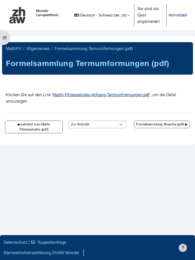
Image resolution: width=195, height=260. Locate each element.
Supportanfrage (52, 242)
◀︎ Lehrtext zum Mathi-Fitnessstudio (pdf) (34, 126)
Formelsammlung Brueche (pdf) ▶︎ (162, 124)
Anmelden (178, 14)
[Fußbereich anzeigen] (183, 248)
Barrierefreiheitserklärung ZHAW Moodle (41, 252)
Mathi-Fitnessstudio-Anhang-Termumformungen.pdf (101, 94)
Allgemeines (38, 48)
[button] (102, 15)
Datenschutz (15, 242)
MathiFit (13, 48)
